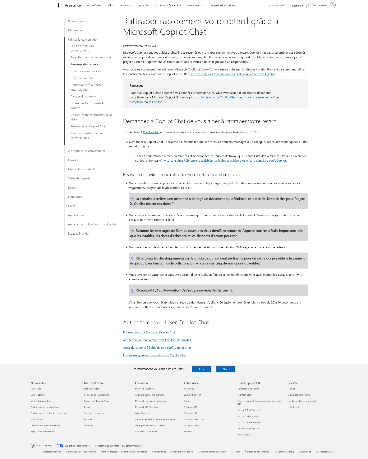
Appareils (143, 5)
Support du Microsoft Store (96, 400)
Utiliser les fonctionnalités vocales (88, 105)
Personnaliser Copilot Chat (88, 126)
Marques (236, 451)
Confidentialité (159, 451)
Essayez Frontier (79, 233)
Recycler (88, 419)
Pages (72, 187)
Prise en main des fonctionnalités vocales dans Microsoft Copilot (232, 74)
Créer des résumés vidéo (87, 71)
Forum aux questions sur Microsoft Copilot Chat (154, 355)
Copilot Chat (151, 132)
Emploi (291, 388)
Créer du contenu (82, 78)
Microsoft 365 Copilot (194, 419)
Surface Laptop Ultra (40, 400)
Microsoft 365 (93, 5)
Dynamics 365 (190, 407)
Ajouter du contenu (83, 96)
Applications (76, 215)
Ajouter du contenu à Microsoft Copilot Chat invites (157, 340)
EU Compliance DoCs (284, 451)
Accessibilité (305, 451)
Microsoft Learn (244, 394)
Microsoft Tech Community (249, 410)
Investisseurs (294, 407)
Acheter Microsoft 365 (223, 5)
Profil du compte (91, 388)
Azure (186, 400)
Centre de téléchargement (96, 394)
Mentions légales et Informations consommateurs (124, 451)
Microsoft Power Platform (249, 422)
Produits (124, 5)
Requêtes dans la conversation (91, 57)
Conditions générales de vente (212, 451)
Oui (201, 369)
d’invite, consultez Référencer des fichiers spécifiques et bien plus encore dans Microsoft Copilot (222, 160)
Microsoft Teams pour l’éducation (150, 400)
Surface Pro (36, 388)
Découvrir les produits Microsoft (46, 425)
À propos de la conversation (86, 151)
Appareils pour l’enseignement (149, 394)
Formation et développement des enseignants (156, 419)
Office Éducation (142, 413)
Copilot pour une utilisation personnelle (49, 413)
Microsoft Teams (192, 425)
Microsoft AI (189, 388)
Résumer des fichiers (84, 64)
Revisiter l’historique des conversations (87, 135)
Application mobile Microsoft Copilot (92, 224)
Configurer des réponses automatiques (87, 87)
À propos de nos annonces (257, 451)
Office (110, 5)
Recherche (75, 30)
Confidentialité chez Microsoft (302, 400)
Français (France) (44, 445)
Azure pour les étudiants (146, 431)
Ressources (193, 5)
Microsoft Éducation (144, 388)
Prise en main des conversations (82, 48)
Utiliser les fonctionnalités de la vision (91, 117)
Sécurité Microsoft (192, 394)
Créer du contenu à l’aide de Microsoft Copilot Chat (157, 347)
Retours (87, 407)
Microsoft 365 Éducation (146, 407)
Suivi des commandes (94, 413)
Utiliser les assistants (81, 169)
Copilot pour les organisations (45, 407)
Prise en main (77, 21)
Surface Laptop (37, 394)
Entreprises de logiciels (248, 428)
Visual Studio (243, 434)
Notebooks (75, 197)
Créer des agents (79, 178)
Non (225, 369)
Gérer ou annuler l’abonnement (81, 451)
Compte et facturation (168, 5)
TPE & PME (189, 431)
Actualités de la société (299, 394)
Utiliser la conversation (83, 39)
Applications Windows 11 (42, 431)
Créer (71, 206)
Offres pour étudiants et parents (150, 425)
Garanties (88, 425)
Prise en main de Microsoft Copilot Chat (149, 332)
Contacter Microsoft (52, 451)
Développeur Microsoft (248, 388)
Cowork (73, 160)
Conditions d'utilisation (182, 451)
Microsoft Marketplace (248, 416)
